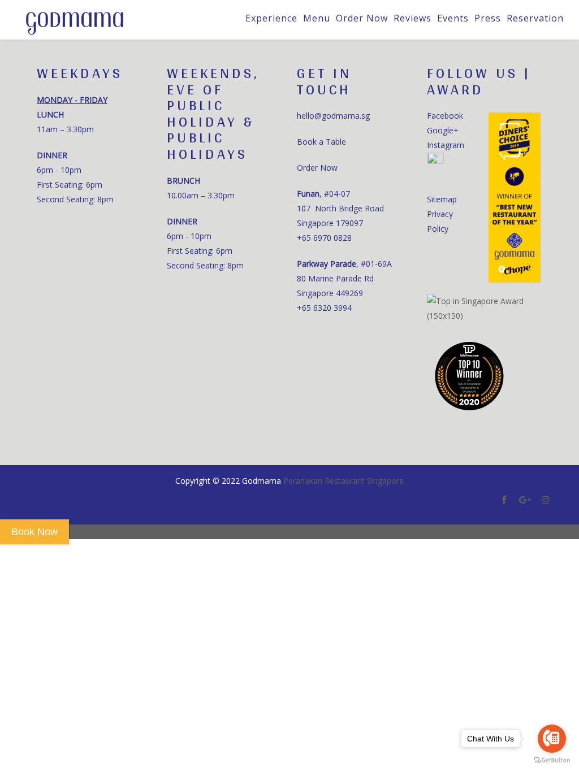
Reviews (412, 18)
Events (453, 18)
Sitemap (442, 199)
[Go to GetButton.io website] (552, 760)
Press (487, 18)
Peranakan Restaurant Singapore (343, 480)
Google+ (443, 130)
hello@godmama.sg (333, 115)
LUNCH (50, 114)
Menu (316, 18)
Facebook (445, 115)
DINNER (52, 155)
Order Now (362, 18)
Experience (271, 18)
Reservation (535, 18)
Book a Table (321, 141)
